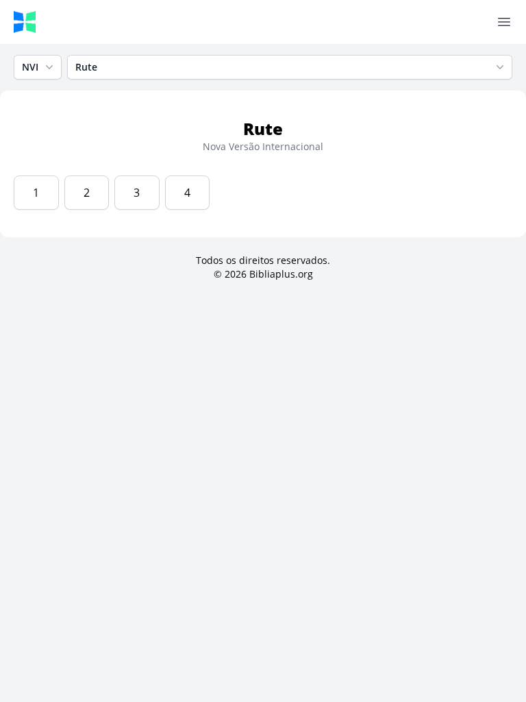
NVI (30, 66)
